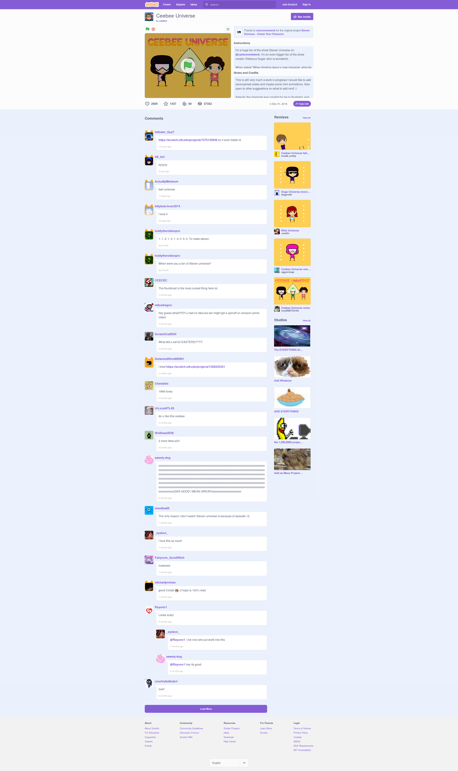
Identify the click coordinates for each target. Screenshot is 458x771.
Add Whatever (283, 380)
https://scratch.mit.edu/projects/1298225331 (195, 367)
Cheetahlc (162, 383)
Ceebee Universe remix (295, 308)
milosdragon (163, 305)
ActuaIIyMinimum (166, 181)
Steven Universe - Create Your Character (277, 32)
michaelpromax (165, 582)
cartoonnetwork (265, 30)
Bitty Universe (290, 230)
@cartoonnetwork (247, 54)
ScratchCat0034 (165, 334)
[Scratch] (152, 4)
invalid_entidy (288, 155)
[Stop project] (153, 29)
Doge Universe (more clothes (296, 191)
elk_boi (160, 157)
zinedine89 (162, 508)
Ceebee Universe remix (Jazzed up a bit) (296, 269)
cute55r (285, 233)
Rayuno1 (161, 607)
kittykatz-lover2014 (167, 206)
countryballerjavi (166, 681)
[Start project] (147, 29)
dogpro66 (286, 194)
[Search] (206, 4)
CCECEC (161, 280)
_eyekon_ (161, 533)
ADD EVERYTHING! (286, 411)
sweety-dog (162, 458)
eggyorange (287, 272)
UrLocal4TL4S (164, 408)
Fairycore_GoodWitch (169, 557)
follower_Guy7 (164, 132)
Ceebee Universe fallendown (296, 153)
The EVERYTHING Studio (288, 349)
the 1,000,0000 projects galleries (288, 442)
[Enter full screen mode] (228, 29)
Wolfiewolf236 (164, 433)
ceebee (163, 20)
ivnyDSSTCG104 (290, 310)
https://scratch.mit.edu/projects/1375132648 (188, 140)
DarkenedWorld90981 (169, 359)
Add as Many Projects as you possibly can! (288, 473)
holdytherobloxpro (167, 231)
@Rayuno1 (177, 640)
